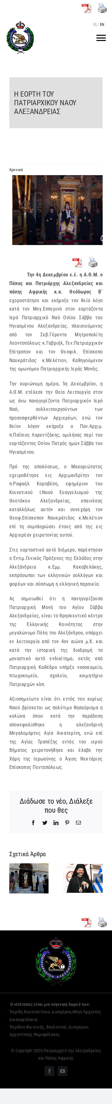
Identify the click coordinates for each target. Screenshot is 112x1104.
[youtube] (63, 1071)
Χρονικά (16, 169)
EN (102, 24)
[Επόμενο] (98, 878)
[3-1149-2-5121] (56, 210)
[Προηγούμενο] (14, 878)
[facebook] (49, 1071)
